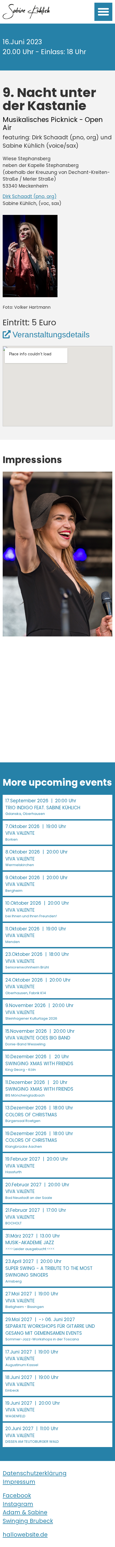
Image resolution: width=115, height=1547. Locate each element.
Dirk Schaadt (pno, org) (29, 196)
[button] (103, 12)
